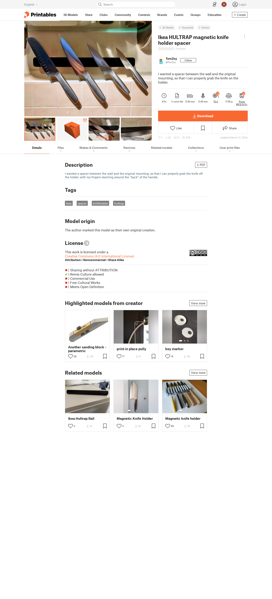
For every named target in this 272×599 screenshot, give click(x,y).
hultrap (119, 203)
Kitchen (205, 27)
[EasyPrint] (215, 4)
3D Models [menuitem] (70, 15)
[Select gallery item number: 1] (180, 341)
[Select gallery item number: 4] (139, 410)
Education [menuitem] (214, 15)
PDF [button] (202, 165)
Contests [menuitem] (144, 15)
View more (198, 303)
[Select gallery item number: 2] (184, 341)
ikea (68, 203)
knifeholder (100, 203)
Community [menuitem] (123, 15)
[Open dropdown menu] (244, 36)
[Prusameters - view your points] (224, 4)
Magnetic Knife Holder (135, 418)
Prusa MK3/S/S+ (242, 103)
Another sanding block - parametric (87, 349)
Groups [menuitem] (196, 15)
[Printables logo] (40, 14)
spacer (82, 203)
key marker (174, 349)
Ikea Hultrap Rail (81, 418)
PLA (216, 101)
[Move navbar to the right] (226, 15)
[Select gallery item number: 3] (188, 341)
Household (187, 27)
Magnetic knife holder (183, 418)
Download (205, 116)
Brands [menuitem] (162, 15)
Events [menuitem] (178, 15)
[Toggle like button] (70, 356)
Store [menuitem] (88, 15)
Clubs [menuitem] (104, 15)
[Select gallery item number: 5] (142, 410)
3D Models (168, 27)
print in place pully (131, 349)
